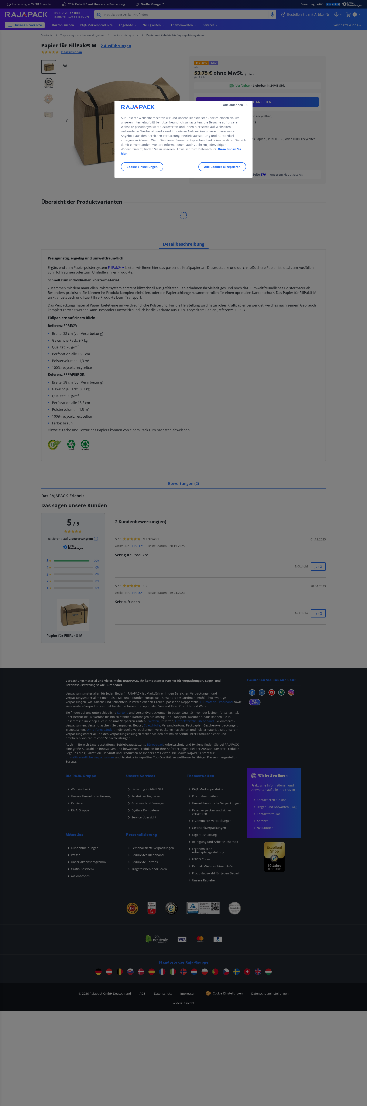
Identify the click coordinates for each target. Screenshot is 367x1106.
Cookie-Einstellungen (142, 167)
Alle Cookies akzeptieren (222, 167)
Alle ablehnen (233, 105)
